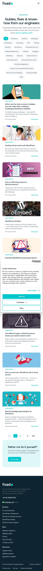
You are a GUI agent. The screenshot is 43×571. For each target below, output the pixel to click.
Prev (9, 436)
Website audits (7, 533)
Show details (32, 290)
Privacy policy (6, 568)
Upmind (29, 568)
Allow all (21, 296)
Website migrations (8, 530)
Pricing (4, 536)
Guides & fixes (7, 550)
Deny (21, 308)
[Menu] (38, 3)
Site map (15, 568)
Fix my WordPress (8, 510)
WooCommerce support (10, 522)
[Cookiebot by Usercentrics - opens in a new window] (32, 261)
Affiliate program (8, 553)
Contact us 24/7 (7, 542)
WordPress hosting (8, 519)
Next (33, 436)
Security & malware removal (11, 516)
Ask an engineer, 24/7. (24, 33)
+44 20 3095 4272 (9, 497)
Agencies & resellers (9, 556)
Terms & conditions (35, 564)
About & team (7, 539)
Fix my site (14, 459)
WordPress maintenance (10, 513)
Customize (20, 302)
